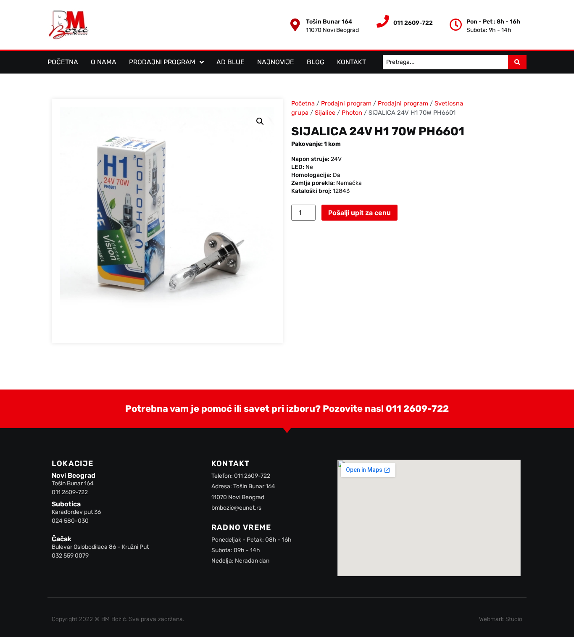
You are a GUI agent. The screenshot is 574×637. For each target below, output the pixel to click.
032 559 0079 (70, 555)
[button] (260, 121)
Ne (309, 167)
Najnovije (275, 62)
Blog (315, 62)
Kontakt (351, 62)
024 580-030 (70, 520)
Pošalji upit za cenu (359, 212)
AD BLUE (230, 62)
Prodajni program (162, 62)
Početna (62, 62)
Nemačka (349, 183)
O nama (103, 62)
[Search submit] (517, 62)
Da (336, 175)
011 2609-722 (417, 408)
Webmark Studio (500, 619)
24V (336, 159)
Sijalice (325, 112)
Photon (352, 112)
